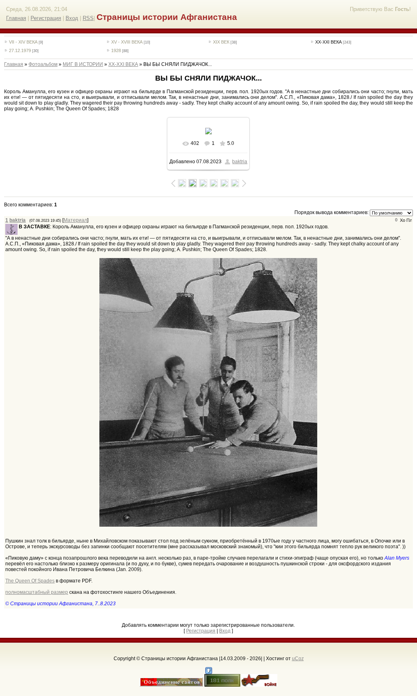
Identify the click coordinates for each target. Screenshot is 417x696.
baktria (239, 161)
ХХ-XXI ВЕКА (328, 41)
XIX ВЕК (221, 41)
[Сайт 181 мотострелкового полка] (222, 685)
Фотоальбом (43, 64)
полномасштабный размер (36, 592)
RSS (88, 18)
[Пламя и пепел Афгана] (259, 685)
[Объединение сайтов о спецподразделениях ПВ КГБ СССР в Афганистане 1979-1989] (171, 685)
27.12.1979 (20, 50)
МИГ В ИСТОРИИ (83, 64)
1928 (116, 50)
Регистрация (46, 18)
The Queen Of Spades (30, 581)
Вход (72, 18)
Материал (75, 220)
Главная (16, 18)
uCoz (298, 658)
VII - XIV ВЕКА (23, 41)
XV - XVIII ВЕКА (127, 41)
